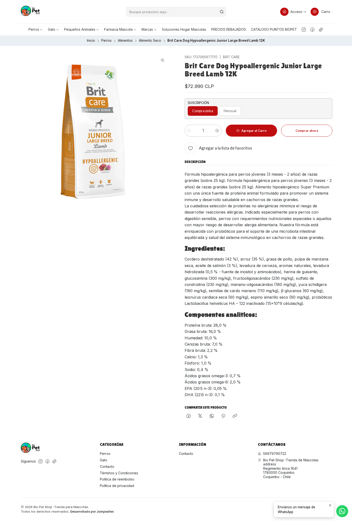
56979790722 (274, 454)
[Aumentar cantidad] (217, 130)
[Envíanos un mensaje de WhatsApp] (342, 511)
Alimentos (125, 40)
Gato (103, 460)
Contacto (107, 466)
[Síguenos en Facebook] (312, 29)
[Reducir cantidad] (189, 130)
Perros (106, 40)
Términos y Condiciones (119, 473)
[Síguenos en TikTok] (321, 29)
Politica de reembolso (117, 479)
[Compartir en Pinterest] (223, 416)
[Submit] (222, 12)
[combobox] (176, 12)
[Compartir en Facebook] (189, 416)
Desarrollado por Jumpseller (92, 511)
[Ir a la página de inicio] (30, 12)
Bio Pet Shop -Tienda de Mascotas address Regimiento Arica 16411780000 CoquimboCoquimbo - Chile (290, 468)
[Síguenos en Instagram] (303, 29)
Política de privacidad (117, 486)
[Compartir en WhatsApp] (212, 416)
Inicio (91, 40)
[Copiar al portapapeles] (235, 416)
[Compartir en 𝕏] (200, 416)
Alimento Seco (150, 40)
